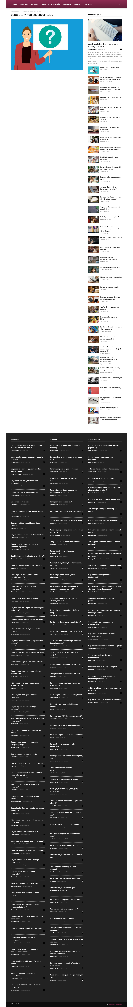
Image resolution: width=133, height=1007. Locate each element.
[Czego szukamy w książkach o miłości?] (93, 110)
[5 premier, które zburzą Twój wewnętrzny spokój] (93, 370)
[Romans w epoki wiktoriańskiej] (93, 390)
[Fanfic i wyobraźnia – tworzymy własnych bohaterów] (93, 329)
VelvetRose (14, 898)
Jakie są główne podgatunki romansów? (104, 469)
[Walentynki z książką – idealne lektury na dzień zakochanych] (93, 80)
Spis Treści (78, 4)
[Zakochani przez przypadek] (93, 289)
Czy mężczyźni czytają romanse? (101, 478)
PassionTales (14, 601)
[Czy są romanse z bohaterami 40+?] (93, 400)
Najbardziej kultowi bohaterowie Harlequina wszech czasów (108, 359)
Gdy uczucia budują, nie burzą (110, 267)
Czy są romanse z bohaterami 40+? (25, 832)
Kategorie (35, 4)
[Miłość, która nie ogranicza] (93, 70)
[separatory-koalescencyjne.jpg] (47, 69)
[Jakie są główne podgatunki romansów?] (93, 129)
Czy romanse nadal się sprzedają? (24, 598)
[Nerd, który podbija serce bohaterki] (93, 159)
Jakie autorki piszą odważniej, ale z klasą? (66, 899)
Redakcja (67, 4)
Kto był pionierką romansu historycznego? (66, 520)
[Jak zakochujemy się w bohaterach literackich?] (93, 189)
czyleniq (13, 528)
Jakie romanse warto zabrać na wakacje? (27, 652)
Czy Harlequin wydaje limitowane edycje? (27, 556)
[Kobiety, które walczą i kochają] (93, 219)
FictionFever (14, 676)
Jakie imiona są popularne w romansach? (27, 841)
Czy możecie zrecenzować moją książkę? (105, 646)
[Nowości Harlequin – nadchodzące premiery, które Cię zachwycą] (93, 229)
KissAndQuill (14, 723)
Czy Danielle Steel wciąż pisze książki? (65, 622)
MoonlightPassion (16, 886)
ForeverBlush (14, 622)
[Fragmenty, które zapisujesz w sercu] (93, 179)
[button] (119, 4)
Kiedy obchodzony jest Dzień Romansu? (65, 542)
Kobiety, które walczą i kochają (110, 217)
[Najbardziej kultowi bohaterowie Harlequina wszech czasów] (93, 360)
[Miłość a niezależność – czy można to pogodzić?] (93, 339)
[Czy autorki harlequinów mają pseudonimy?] (93, 209)
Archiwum (24, 4)
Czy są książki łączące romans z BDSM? (27, 763)
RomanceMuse (15, 747)
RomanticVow (15, 559)
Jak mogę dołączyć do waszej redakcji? (27, 619)
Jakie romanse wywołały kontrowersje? (27, 928)
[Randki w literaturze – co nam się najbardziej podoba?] (93, 199)
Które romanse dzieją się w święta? (102, 667)
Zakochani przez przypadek (109, 287)
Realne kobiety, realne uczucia (110, 97)
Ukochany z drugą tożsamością (111, 277)
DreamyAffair (54, 568)
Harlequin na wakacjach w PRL (110, 407)
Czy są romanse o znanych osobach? (103, 520)
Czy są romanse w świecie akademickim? (27, 535)
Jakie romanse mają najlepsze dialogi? (65, 845)
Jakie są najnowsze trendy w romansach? (27, 850)
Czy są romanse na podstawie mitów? (65, 674)
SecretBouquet (54, 450)
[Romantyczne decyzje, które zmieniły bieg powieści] (93, 299)
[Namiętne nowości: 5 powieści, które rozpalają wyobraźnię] (93, 149)
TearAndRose (92, 49)
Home (14, 4)
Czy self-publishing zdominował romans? (66, 664)
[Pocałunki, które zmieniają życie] (93, 380)
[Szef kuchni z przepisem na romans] (93, 309)
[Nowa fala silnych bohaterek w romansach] (93, 139)
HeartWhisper (15, 462)
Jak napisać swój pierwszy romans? (64, 909)
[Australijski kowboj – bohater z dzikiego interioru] (105, 30)
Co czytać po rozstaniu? (20, 502)
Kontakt (88, 4)
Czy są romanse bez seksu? (61, 502)
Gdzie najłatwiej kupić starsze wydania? (27, 662)
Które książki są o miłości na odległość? (66, 695)
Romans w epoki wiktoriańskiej (110, 388)
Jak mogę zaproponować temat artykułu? (105, 565)
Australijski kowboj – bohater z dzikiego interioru (103, 45)
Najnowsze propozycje (115, 1004)
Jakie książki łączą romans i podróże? (65, 878)
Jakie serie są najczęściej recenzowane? (66, 735)
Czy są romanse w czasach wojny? (24, 754)
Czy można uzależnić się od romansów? (104, 499)
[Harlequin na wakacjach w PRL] (93, 410)
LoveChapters (15, 634)
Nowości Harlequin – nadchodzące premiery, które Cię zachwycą (110, 229)
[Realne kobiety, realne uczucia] (93, 100)
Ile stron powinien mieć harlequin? (24, 883)
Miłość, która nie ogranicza (109, 67)
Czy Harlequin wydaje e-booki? (62, 918)
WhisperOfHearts (16, 474)
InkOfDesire (14, 735)
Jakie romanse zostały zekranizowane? (26, 565)
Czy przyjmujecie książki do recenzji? (64, 469)
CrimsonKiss (14, 865)
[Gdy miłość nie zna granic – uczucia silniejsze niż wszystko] (93, 90)
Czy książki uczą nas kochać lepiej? (64, 779)
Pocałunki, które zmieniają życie (111, 378)
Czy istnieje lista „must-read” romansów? (104, 700)
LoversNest (14, 486)
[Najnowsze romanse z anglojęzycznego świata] (93, 259)
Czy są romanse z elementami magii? (64, 824)
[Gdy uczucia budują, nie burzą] (93, 269)
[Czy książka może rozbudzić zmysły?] (93, 119)
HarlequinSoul (15, 495)
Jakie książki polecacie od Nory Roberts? (66, 511)
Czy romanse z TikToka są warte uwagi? (66, 716)
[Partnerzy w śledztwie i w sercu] (93, 240)
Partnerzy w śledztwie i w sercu (111, 237)
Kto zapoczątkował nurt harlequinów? (65, 725)
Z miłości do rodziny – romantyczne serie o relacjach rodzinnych (110, 349)
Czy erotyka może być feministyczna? (26, 492)
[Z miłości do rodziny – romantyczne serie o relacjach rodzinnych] (93, 349)
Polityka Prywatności (51, 4)
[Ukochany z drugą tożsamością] (93, 279)
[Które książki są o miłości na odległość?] (93, 249)
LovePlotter (14, 537)
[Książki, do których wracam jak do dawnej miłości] (93, 169)
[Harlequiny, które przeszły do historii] (93, 319)
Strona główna (15, 11)
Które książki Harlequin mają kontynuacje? (66, 631)
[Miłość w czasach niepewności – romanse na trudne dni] (93, 420)
